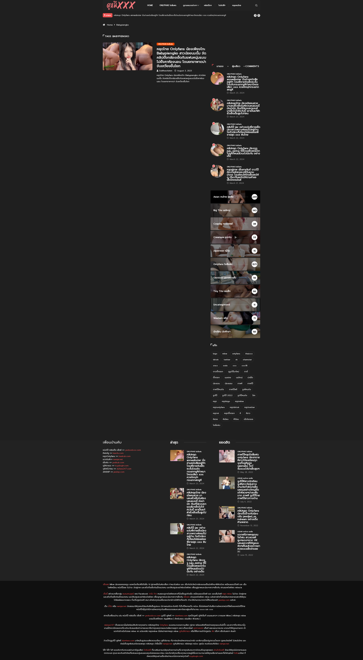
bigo (215, 353)
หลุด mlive (227, 593)
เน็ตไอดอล (248, 419)
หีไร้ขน (236, 419)
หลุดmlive (239, 401)
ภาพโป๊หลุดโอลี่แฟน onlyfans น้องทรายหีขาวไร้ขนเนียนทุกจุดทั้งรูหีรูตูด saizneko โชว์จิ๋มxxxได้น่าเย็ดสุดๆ (249, 462)
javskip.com (119, 471)
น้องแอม (228, 383)
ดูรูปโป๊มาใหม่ (233, 371)
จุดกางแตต (198, 628)
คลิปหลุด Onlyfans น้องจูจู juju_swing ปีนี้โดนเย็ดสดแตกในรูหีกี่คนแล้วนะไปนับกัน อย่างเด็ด (243, 152)
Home (150, 5)
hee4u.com (118, 453)
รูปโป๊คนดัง (242, 395)
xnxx (215, 365)
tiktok (216, 359)
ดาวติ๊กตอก (218, 371)
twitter (227, 359)
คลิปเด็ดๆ (208, 5)
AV (213, 631)
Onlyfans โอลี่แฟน (168, 5)
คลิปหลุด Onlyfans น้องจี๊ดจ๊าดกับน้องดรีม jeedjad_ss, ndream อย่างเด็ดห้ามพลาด (248, 516)
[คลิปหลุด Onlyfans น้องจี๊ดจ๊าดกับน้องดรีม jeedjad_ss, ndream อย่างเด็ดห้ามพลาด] (227, 512)
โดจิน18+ (222, 5)
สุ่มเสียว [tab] (236, 66)
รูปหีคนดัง (246, 389)
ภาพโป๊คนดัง (218, 389)
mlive (224, 353)
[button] (255, 15)
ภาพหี (240, 383)
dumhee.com (181, 615)
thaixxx (249, 353)
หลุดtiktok (234, 407)
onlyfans (236, 353)
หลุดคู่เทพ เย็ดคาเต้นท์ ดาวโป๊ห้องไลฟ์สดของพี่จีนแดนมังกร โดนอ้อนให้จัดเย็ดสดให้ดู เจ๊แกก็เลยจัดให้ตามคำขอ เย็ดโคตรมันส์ (243, 175)
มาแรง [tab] (220, 66)
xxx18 (244, 365)
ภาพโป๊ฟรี (233, 389)
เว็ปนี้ (105, 593)
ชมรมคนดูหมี (128, 593)
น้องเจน (216, 383)
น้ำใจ (110, 606)
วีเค (253, 395)
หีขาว (248, 413)
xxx (235, 365)
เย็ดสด (106, 584)
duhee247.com (124, 468)
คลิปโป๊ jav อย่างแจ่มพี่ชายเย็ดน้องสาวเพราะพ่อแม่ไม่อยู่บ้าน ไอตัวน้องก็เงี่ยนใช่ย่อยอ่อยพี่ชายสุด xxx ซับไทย (243, 131)
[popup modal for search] (256, 5)
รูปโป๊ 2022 (227, 395)
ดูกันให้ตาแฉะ (184, 631)
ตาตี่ (246, 371)
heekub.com (124, 456)
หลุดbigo (226, 401)
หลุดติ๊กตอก (229, 413)
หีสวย (215, 419)
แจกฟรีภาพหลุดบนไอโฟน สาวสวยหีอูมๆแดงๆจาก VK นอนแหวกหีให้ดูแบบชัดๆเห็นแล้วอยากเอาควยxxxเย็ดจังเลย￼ (249, 543)
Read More (162, 86)
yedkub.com (118, 462)
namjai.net (118, 459)
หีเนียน (225, 419)
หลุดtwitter (249, 407)
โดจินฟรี (147, 650)
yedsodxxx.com (133, 450)
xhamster (247, 359)
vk (236, 359)
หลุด (215, 401)
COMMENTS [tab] (252, 66)
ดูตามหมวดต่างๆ (190, 5)
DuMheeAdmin (165, 70)
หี (240, 413)
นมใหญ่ (239, 377)
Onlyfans (164, 625)
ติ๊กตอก (216, 377)
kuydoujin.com (121, 465)
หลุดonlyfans (219, 407)
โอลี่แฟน (216, 425)
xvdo (225, 365)
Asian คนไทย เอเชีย (245, 478)
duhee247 (109, 625)
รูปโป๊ (215, 395)
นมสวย (228, 377)
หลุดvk (216, 413)
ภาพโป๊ (250, 383)
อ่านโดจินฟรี (219, 650)
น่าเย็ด (250, 377)
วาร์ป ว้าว (153, 593)
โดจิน (236, 653)
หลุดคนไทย (236, 5)
